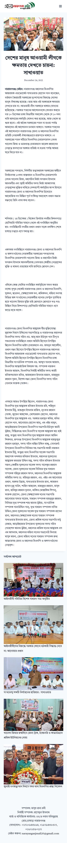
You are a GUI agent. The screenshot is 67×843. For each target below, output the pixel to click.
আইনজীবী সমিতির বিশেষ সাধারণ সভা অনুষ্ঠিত (27, 599)
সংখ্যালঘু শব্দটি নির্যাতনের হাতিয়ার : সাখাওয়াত (27, 692)
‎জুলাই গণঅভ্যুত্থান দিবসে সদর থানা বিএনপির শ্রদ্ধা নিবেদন (33, 786)
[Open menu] (60, 6)
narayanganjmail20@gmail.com (40, 833)
